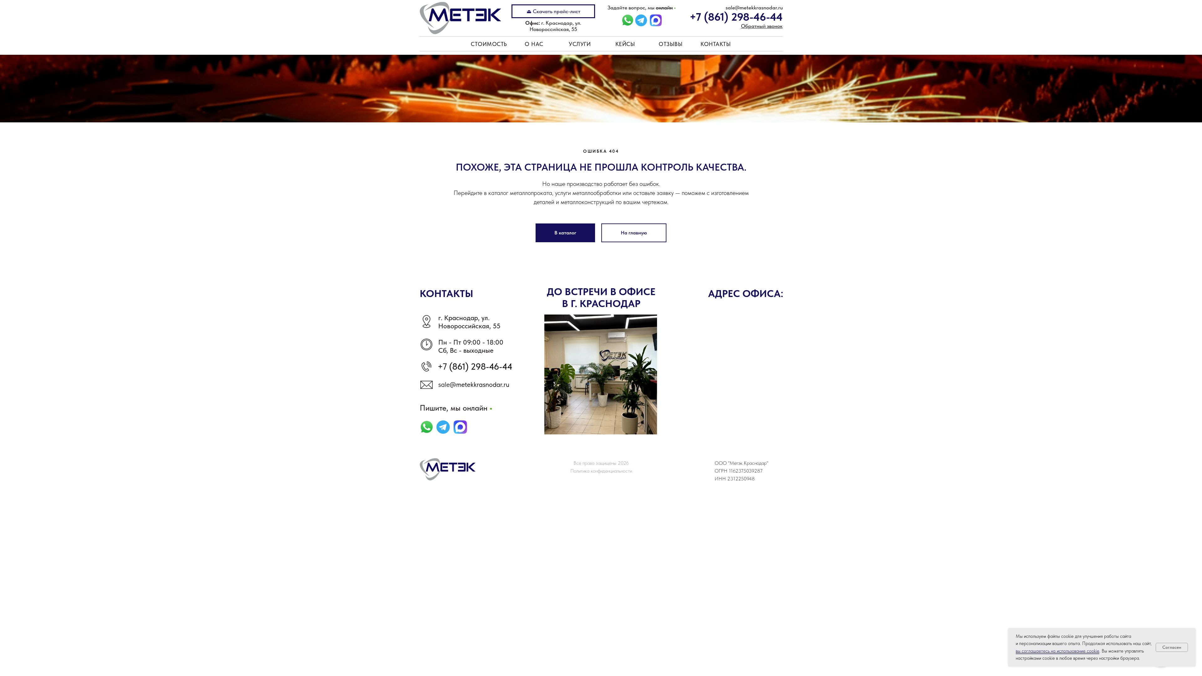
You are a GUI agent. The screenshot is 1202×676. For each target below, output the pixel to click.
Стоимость (489, 44)
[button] (762, 26)
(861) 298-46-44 (479, 366)
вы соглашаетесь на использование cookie (1057, 651)
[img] (641, 20)
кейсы (625, 44)
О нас (534, 44)
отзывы (670, 44)
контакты (716, 44)
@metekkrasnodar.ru (479, 384)
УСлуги (580, 44)
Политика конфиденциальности (601, 471)
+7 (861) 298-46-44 (736, 16)
